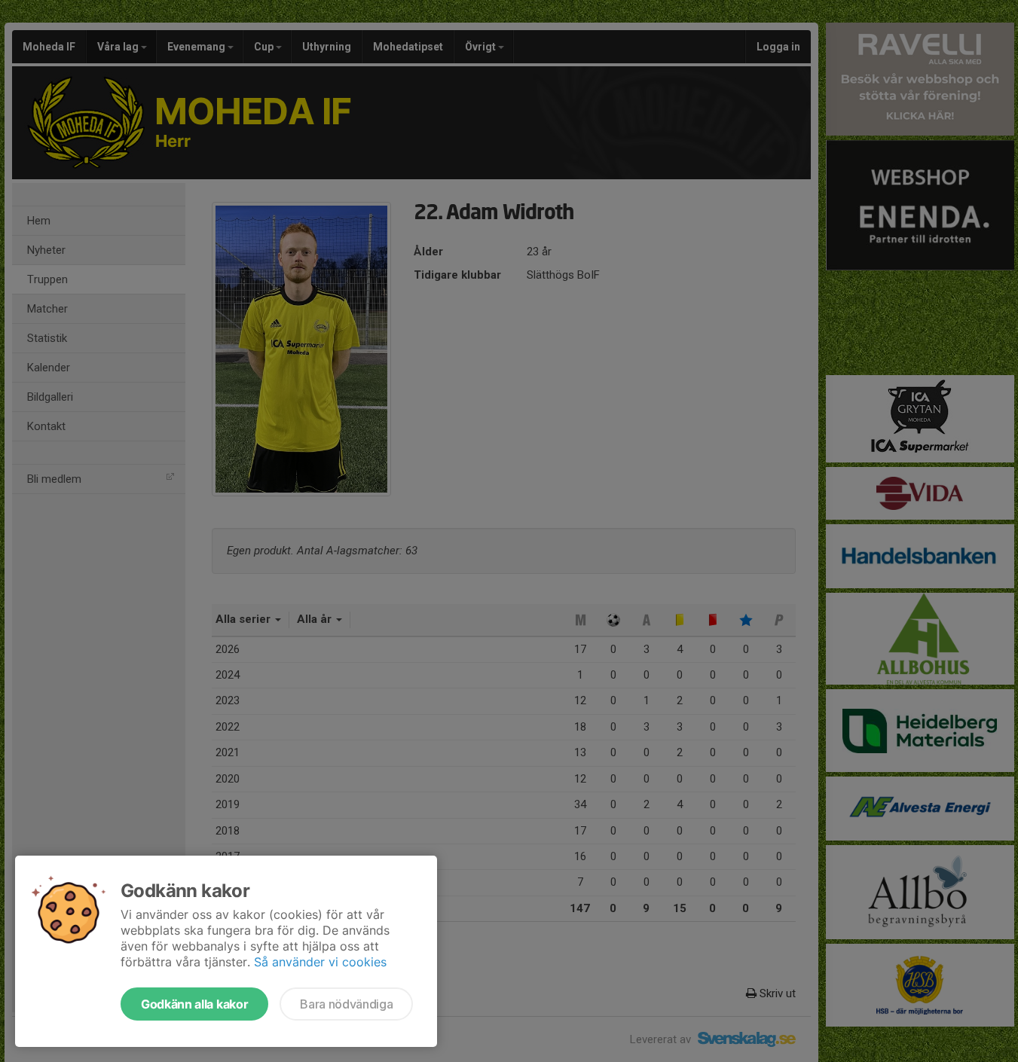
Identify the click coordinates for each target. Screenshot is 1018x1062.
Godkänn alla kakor (194, 1004)
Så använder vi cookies (320, 961)
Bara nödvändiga (346, 1004)
